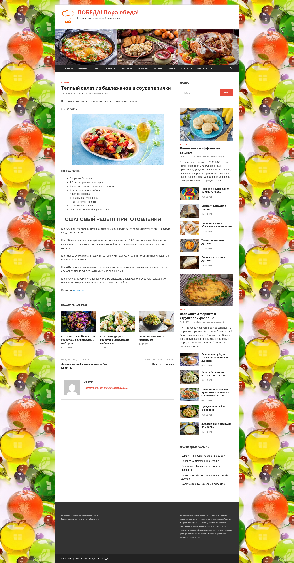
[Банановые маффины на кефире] (206, 141)
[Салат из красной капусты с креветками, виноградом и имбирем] (78, 332)
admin (80, 93)
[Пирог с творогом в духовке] (189, 268)
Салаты (157, 68)
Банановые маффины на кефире (200, 460)
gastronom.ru (80, 290)
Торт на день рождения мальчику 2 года (215, 190)
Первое (96, 68)
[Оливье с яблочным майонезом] (156, 332)
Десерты (186, 68)
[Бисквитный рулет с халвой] (189, 216)
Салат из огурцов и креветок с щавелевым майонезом (114, 340)
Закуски (143, 68)
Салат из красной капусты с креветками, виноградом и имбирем (78, 340)
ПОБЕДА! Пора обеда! (108, 12)
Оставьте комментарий (96, 93)
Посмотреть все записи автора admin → (107, 387)
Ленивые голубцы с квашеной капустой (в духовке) (214, 357)
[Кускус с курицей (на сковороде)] (189, 417)
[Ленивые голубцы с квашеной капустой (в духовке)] (189, 365)
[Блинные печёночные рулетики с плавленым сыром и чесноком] (189, 399)
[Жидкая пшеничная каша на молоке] (189, 434)
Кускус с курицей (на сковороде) (213, 408)
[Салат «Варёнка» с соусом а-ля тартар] (189, 382)
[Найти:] (206, 92)
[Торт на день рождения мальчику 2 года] (189, 199)
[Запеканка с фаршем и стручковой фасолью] (206, 307)
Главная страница (75, 68)
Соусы (171, 68)
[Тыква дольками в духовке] (189, 250)
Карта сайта (204, 68)
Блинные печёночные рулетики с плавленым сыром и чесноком (215, 392)
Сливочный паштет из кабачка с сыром (203, 455)
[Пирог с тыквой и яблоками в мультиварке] (189, 233)
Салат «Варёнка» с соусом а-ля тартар (213, 373)
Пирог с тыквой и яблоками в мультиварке (216, 224)
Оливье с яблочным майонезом (152, 338)
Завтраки (126, 68)
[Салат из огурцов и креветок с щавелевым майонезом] (117, 332)
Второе (111, 68)
